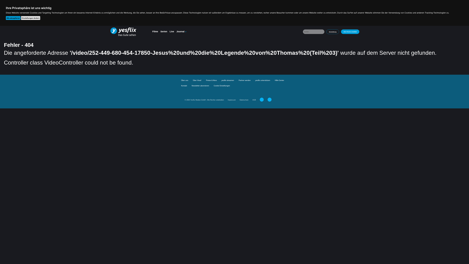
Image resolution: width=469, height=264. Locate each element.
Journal (180, 31)
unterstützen (262, 80)
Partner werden (245, 80)
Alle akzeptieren (13, 18)
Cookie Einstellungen (222, 86)
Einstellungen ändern (31, 18)
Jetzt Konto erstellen (350, 32)
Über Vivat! (197, 80)
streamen (227, 80)
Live (172, 31)
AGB (254, 100)
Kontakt (184, 86)
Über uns (184, 80)
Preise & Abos (211, 80)
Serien (163, 31)
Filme (155, 31)
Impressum (232, 100)
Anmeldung (332, 32)
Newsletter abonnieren (200, 86)
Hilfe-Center (279, 80)
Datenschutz (244, 100)
